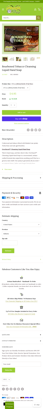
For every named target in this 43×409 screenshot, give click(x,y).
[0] (39, 9)
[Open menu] (3, 9)
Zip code (5, 238)
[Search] (38, 18)
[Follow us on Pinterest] (14, 389)
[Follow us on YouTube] (18, 389)
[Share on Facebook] (28, 130)
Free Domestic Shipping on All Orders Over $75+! (22, 301)
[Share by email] (39, 130)
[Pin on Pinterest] (32, 130)
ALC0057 (4, 74)
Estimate (8, 251)
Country (5, 220)
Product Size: (17, 84)
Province (5, 229)
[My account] (35, 9)
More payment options (21, 123)
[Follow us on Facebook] (3, 389)
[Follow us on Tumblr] (22, 389)
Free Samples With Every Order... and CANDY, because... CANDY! (22, 1)
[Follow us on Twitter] (7, 389)
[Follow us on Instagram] (11, 389)
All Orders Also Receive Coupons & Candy (21, 314)
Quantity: (5, 105)
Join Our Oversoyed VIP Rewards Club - (21, 326)
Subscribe (8, 370)
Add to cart (22, 112)
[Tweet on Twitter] (35, 130)
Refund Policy (6, 259)
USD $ (4, 379)
